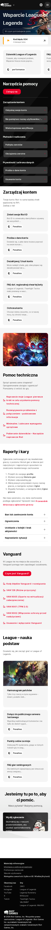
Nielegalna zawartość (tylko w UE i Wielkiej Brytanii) (27, 876)
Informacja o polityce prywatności (18, 867)
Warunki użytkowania (12, 873)
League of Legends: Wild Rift (32, 905)
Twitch (7, 899)
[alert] (25, 41)
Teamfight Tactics (27, 899)
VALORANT (24, 902)
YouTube (7, 893)
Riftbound (24, 896)
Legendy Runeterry (28, 893)
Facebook (8, 886)
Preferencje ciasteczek (13, 870)
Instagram (8, 889)
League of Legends (28, 889)
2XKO (22, 886)
